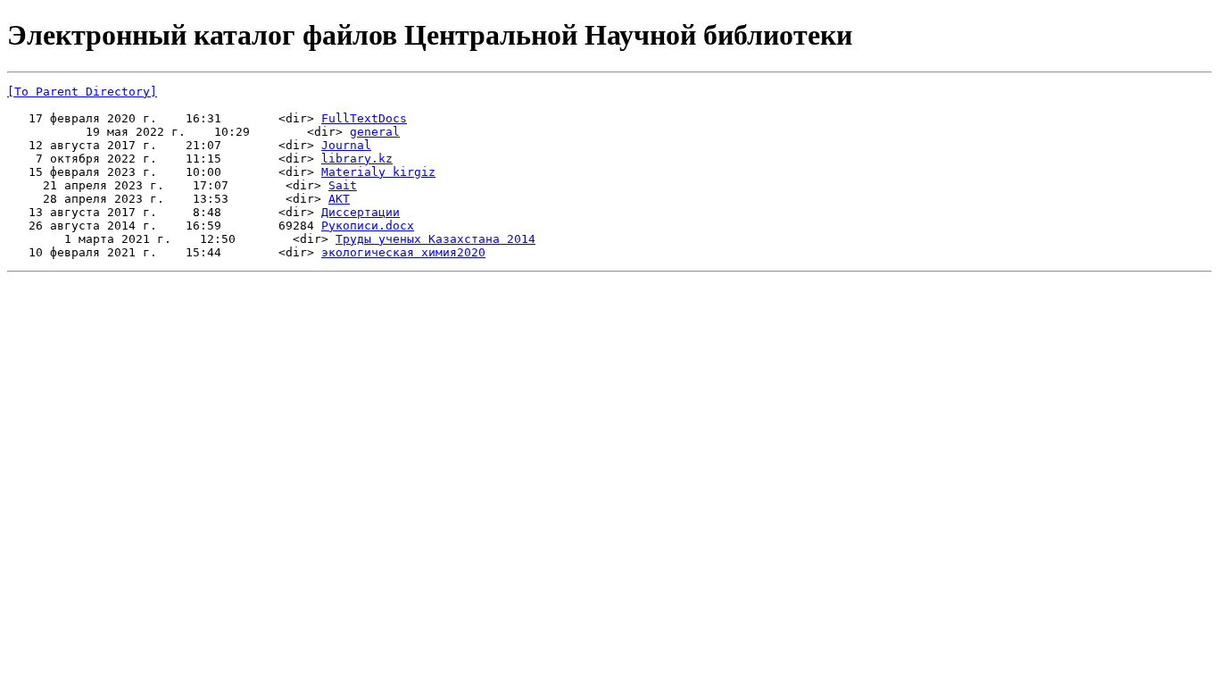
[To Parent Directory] (82, 91)
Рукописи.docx (367, 225)
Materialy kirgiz (378, 172)
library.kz (357, 158)
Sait (342, 185)
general (375, 131)
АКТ (339, 198)
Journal (346, 145)
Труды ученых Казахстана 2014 (435, 239)
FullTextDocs (364, 118)
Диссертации (360, 212)
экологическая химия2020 (403, 252)
